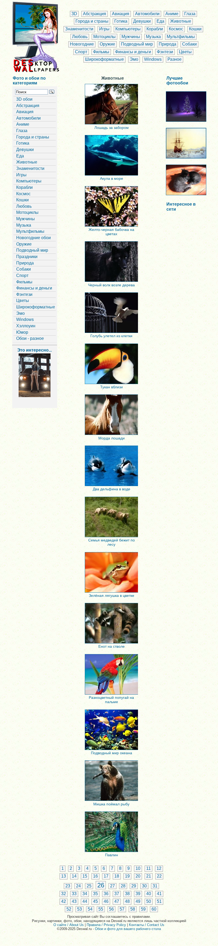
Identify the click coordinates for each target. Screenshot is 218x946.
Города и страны (92, 21)
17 (106, 876)
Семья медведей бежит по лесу (111, 542)
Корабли (154, 29)
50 (148, 901)
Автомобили (147, 13)
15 (84, 876)
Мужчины (130, 36)
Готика (120, 21)
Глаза (189, 13)
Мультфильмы (181, 36)
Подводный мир (137, 44)
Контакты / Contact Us (146, 925)
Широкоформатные (104, 59)
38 (127, 893)
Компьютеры (128, 29)
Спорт (81, 52)
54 (90, 909)
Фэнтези (165, 52)
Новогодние (82, 44)
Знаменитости (79, 29)
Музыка (153, 36)
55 (100, 909)
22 (159, 876)
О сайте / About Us (68, 925)
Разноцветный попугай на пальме (111, 699)
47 (116, 901)
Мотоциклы (104, 36)
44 (84, 901)
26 (100, 885)
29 (133, 886)
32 (63, 893)
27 (112, 886)
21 (148, 876)
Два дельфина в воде (111, 489)
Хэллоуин (25, 326)
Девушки (142, 21)
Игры (104, 29)
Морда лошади (111, 438)
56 (111, 909)
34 (84, 893)
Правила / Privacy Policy (106, 925)
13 (63, 876)
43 (74, 901)
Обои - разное (30, 338)
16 (95, 876)
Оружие (107, 44)
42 (63, 901)
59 (143, 909)
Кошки (195, 29)
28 (123, 886)
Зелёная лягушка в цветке (111, 595)
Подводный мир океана (111, 753)
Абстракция (94, 13)
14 (74, 876)
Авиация (120, 13)
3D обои (24, 99)
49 (138, 901)
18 (116, 876)
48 (127, 901)
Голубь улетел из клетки (111, 336)
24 (78, 886)
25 (89, 886)
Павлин (111, 855)
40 (148, 893)
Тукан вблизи (111, 387)
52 (68, 909)
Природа (167, 44)
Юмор (22, 332)
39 (138, 893)
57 (122, 909)
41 (159, 893)
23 (67, 886)
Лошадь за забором (111, 127)
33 (74, 893)
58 (132, 909)
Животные (180, 21)
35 (95, 893)
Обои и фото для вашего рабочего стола (128, 929)
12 (159, 868)
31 (155, 886)
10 (138, 868)
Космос (176, 29)
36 (106, 893)
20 (138, 876)
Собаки (189, 44)
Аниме (171, 13)
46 (106, 901)
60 (154, 909)
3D (74, 13)
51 (159, 901)
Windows (153, 59)
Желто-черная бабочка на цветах (111, 231)
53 (79, 909)
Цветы (185, 52)
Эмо (134, 59)
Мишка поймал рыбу (111, 804)
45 (95, 901)
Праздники (26, 256)
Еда (160, 21)
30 (144, 886)
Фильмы (101, 52)
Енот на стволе (111, 646)
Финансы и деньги (133, 52)
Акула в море (111, 178)
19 (127, 876)
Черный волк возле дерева (111, 285)
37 (116, 893)
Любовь (79, 36)
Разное (174, 59)
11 (148, 868)
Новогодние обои (33, 237)
